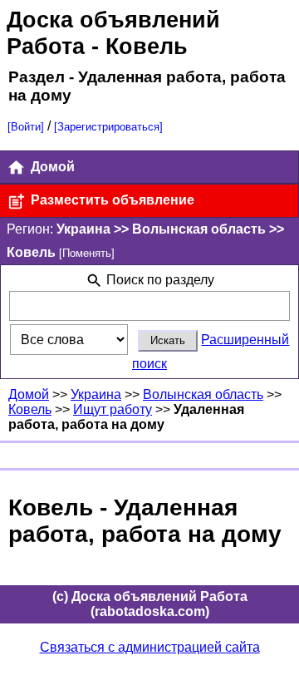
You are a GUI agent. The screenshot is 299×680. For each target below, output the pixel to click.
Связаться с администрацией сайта (150, 647)
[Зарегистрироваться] (108, 127)
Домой (51, 167)
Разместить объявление (110, 200)
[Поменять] (87, 253)
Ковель (29, 409)
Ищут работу (112, 409)
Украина (96, 394)
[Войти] (25, 127)
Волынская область (203, 394)
